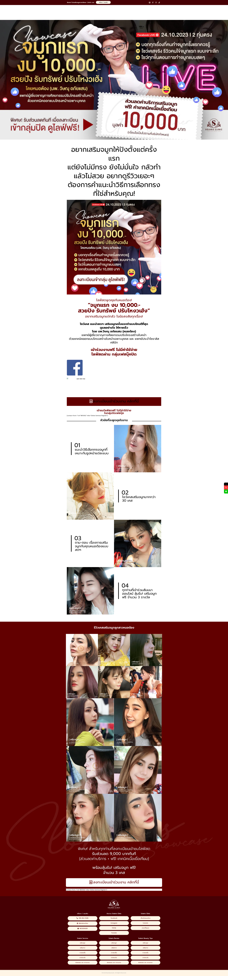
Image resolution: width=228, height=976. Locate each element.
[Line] (149, 2)
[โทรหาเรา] (226, 487)
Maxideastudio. (110, 973)
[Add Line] (226, 491)
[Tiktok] (159, 2)
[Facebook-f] (152, 2)
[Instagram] (156, 2)
